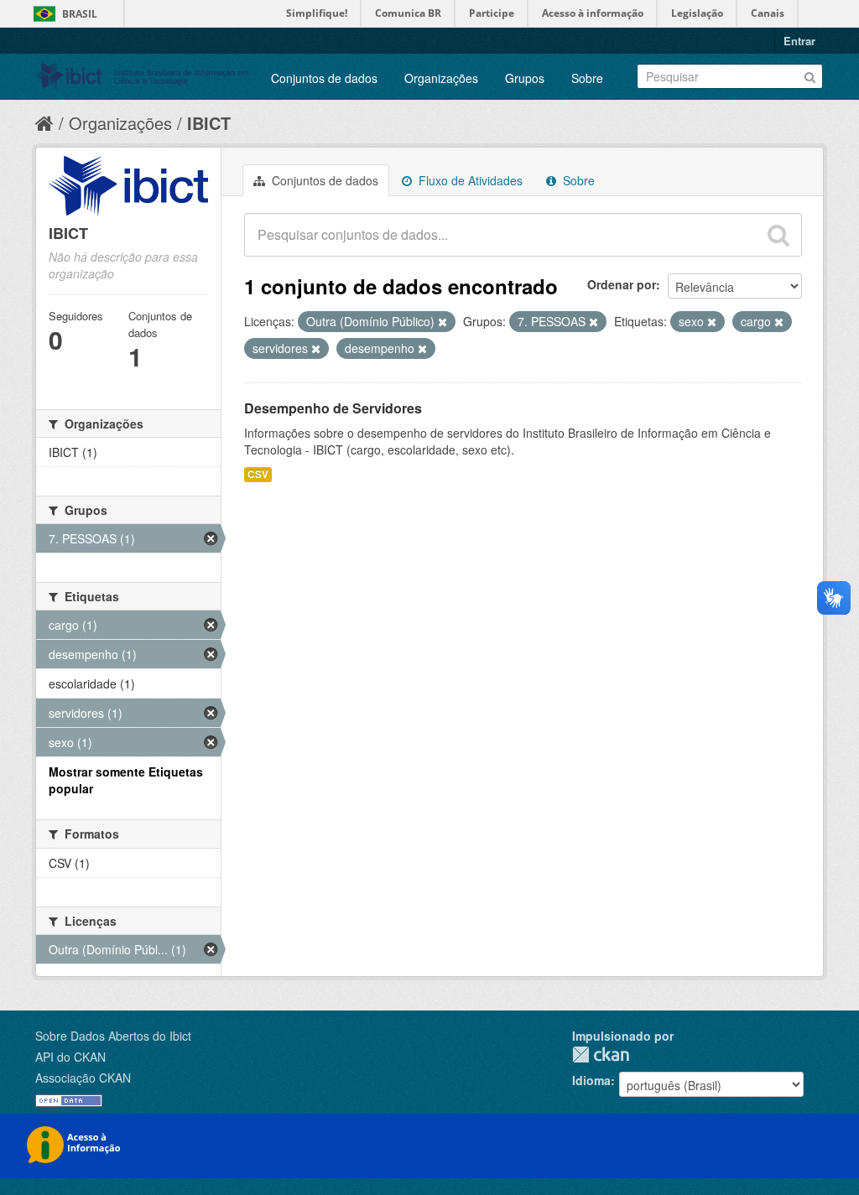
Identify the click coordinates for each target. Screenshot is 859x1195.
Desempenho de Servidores (333, 408)
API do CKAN (70, 1056)
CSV (257, 474)
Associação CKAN (83, 1077)
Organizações (441, 78)
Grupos (524, 78)
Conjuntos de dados (324, 78)
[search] (778, 234)
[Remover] (442, 322)
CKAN (600, 1054)
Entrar (799, 41)
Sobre (587, 78)
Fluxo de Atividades (469, 180)
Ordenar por (621, 284)
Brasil (79, 14)
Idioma (591, 1080)
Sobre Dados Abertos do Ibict (113, 1035)
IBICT (209, 123)
